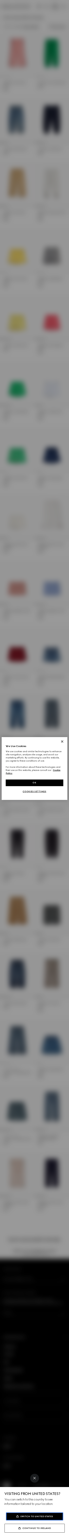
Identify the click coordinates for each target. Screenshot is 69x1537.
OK (34, 782)
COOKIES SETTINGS (34, 791)
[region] (34, 768)
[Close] (34, 1478)
